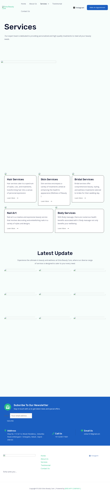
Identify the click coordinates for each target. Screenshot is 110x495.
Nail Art (12, 213)
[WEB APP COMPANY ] (73, 488)
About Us (33, 4)
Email (7, 416)
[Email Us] (82, 430)
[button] (48, 4)
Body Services (67, 213)
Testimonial (57, 4)
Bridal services (84, 179)
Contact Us (25, 11)
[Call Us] (53, 433)
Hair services (15, 179)
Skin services (49, 179)
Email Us (88, 430)
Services (43, 4)
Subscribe (10, 421)
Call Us (58, 433)
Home (23, 4)
